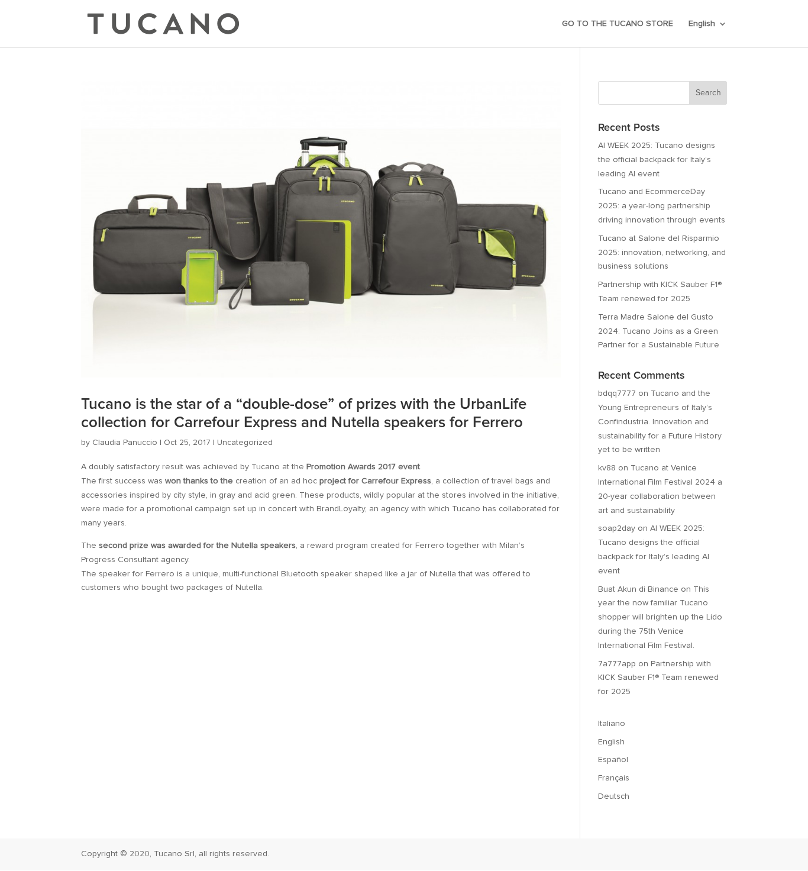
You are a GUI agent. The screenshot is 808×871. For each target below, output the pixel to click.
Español (613, 760)
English (702, 24)
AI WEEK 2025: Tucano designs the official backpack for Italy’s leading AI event (656, 159)
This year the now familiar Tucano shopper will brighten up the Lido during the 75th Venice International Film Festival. (660, 617)
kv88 (607, 468)
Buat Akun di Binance (638, 589)
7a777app (617, 664)
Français (613, 778)
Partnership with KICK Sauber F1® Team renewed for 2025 (658, 678)
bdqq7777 (617, 393)
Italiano (611, 724)
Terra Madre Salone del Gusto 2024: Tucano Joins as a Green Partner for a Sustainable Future (658, 331)
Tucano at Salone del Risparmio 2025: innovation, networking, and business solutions (662, 252)
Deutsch (613, 796)
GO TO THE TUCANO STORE (617, 24)
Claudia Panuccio (124, 442)
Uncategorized (245, 442)
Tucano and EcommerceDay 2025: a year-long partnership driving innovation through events (661, 206)
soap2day (616, 528)
